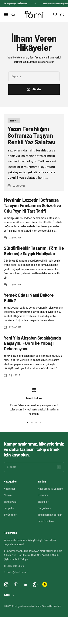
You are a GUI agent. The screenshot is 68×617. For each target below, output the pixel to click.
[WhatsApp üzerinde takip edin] (35, 584)
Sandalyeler (10, 501)
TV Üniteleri (10, 514)
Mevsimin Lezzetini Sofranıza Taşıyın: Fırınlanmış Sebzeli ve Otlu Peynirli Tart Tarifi (32, 205)
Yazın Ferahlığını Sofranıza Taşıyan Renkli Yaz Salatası (31, 135)
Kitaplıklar (9, 488)
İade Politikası (46, 521)
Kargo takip (44, 508)
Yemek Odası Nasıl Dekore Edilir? (28, 297)
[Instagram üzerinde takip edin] (6, 584)
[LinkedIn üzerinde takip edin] (25, 584)
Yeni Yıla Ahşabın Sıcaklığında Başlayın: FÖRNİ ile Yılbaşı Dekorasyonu (32, 343)
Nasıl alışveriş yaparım (50, 488)
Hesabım (43, 495)
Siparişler (43, 501)
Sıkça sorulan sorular (50, 514)
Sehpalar (9, 508)
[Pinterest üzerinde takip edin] (16, 584)
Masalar (8, 495)
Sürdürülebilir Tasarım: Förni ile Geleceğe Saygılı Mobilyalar (34, 250)
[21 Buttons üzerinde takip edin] (44, 584)
